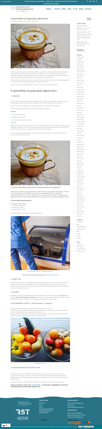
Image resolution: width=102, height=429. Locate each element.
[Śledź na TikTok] (96, 1)
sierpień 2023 (80, 126)
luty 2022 (79, 167)
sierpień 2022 (80, 154)
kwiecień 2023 (80, 135)
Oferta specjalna (81, 229)
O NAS (41, 407)
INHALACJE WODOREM (46, 409)
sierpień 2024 (80, 98)
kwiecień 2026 (80, 62)
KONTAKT (42, 403)
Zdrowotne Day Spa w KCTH (84, 32)
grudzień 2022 (80, 144)
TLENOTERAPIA (44, 412)
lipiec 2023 (79, 128)
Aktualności (80, 222)
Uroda (78, 233)
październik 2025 (81, 71)
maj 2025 (79, 78)
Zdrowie (36, 21)
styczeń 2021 (80, 195)
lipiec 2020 (79, 204)
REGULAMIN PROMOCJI (74, 413)
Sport (78, 231)
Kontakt (88, 9)
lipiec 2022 (79, 156)
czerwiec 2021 (80, 183)
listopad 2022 (80, 147)
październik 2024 (81, 94)
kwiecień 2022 (80, 163)
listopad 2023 (80, 119)
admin (21, 21)
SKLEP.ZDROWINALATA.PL (75, 407)
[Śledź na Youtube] (90, 1)
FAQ (69, 9)
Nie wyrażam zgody (88, 426)
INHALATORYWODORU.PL (75, 403)
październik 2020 (81, 200)
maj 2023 (79, 133)
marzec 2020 (80, 213)
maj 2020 (79, 209)
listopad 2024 (80, 91)
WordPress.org (80, 251)
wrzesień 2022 (80, 151)
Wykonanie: (13, 122)
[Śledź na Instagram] (93, 1)
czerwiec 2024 (80, 103)
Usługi (48, 9)
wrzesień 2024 (80, 96)
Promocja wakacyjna (82, 25)
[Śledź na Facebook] (87, 1)
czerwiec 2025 (80, 75)
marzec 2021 (80, 190)
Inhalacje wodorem (81, 226)
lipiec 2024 (79, 101)
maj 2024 (79, 105)
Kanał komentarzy (81, 249)
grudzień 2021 (80, 172)
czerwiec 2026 (80, 57)
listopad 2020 (80, 197)
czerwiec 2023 (80, 131)
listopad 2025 (80, 68)
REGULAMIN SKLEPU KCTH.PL (76, 415)
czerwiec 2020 (80, 206)
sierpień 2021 (80, 181)
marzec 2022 (80, 165)
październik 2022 (81, 149)
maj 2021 (79, 186)
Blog (81, 9)
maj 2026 (79, 59)
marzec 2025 (80, 82)
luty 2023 (79, 140)
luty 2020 (79, 216)
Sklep (64, 9)
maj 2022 (79, 160)
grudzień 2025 (80, 66)
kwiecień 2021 (80, 188)
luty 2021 (79, 193)
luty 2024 (79, 112)
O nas (75, 9)
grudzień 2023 (80, 117)
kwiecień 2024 (80, 108)
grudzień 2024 (80, 89)
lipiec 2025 (79, 73)
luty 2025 (79, 85)
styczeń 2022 (80, 170)
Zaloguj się (79, 244)
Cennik (57, 9)
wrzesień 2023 (80, 124)
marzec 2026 (80, 64)
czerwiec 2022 (80, 158)
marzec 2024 (80, 110)
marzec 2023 (80, 137)
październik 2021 (81, 177)
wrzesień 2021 (80, 179)
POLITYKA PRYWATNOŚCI (75, 417)
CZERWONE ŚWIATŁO (45, 411)
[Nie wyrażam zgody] (100, 427)
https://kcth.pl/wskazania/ (52, 275)
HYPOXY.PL (70, 405)
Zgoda (80, 426)
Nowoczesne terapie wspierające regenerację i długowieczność (83, 43)
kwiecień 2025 (80, 80)
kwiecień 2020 (80, 211)
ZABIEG (40, 213)
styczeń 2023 (80, 142)
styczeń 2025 (80, 87)
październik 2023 (81, 121)
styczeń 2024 (80, 114)
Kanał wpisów (80, 246)
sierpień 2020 (80, 202)
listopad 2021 (80, 174)
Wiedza (78, 236)
